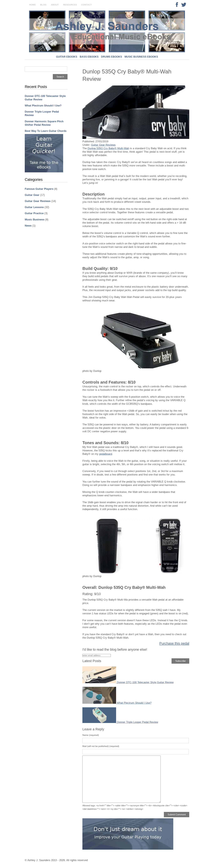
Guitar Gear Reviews (37, 201)
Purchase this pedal (174, 643)
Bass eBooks (89, 56)
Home (32, 4)
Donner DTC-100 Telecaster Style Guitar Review (145, 682)
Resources (70, 4)
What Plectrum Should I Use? (43, 105)
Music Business (34, 219)
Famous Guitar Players (39, 188)
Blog (43, 4)
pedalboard (105, 453)
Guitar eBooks (66, 56)
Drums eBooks (111, 56)
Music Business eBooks (141, 56)
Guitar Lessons (34, 207)
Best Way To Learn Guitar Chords (45, 130)
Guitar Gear (32, 195)
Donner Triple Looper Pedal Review (137, 722)
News (28, 225)
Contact (86, 4)
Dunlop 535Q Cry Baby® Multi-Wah (108, 148)
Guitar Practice (34, 213)
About (55, 4)
